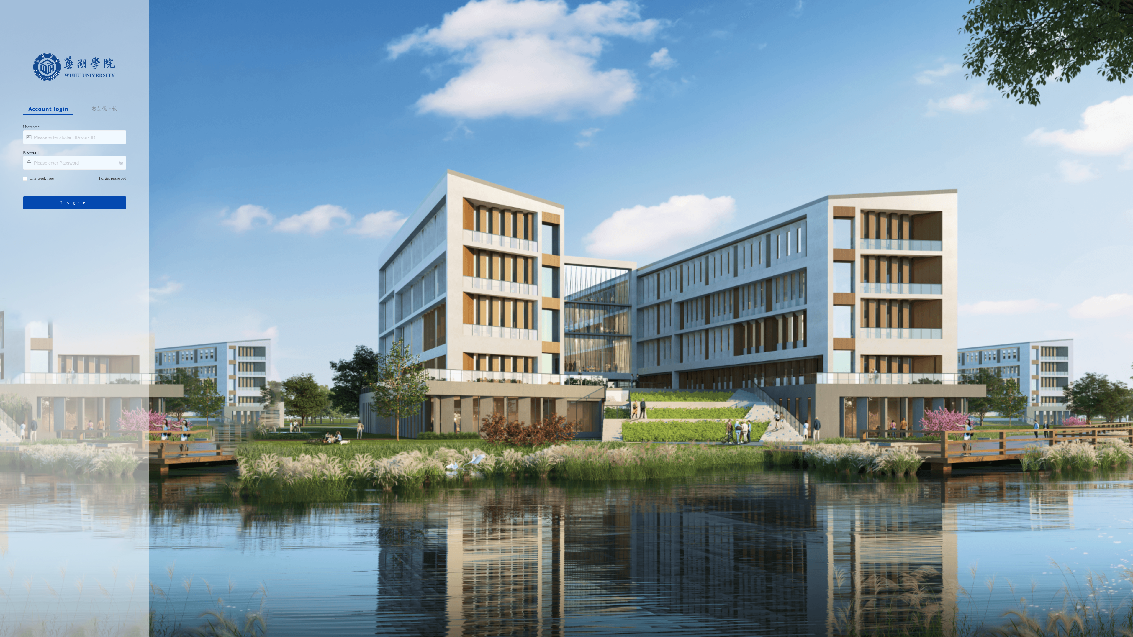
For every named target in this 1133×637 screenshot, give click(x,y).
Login (74, 203)
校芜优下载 (104, 108)
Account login (48, 109)
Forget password (112, 178)
